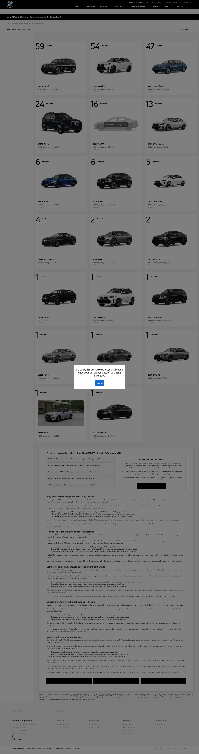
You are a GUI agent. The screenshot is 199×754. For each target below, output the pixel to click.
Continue (99, 383)
